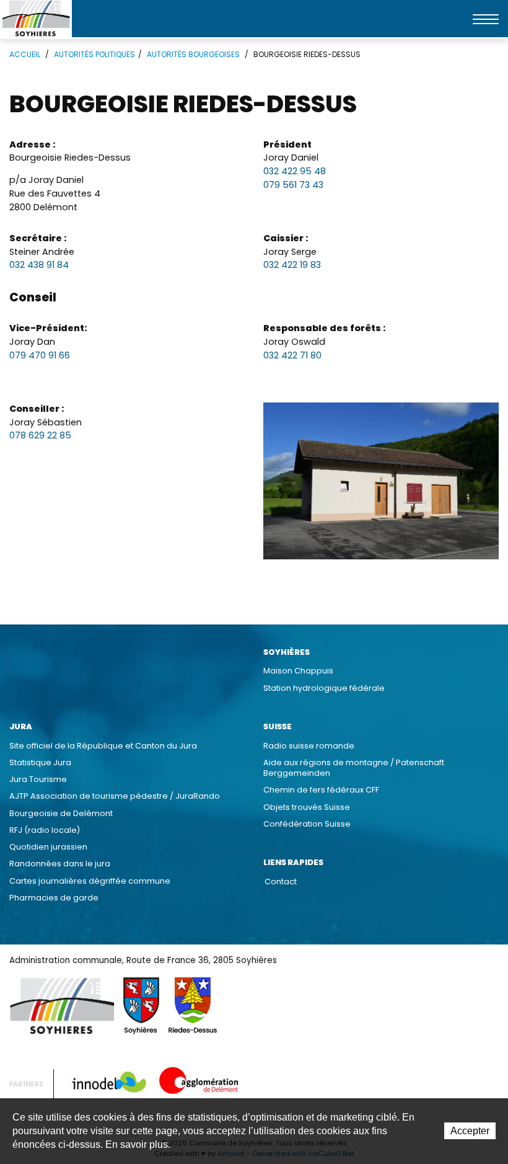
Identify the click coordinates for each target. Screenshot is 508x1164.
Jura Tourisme (38, 779)
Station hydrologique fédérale (324, 688)
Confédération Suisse (307, 824)
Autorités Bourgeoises (193, 54)
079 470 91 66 (39, 355)
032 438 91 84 (39, 265)
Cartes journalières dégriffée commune (89, 881)
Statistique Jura (40, 762)
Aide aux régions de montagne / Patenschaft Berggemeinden (353, 767)
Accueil (24, 54)
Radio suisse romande (308, 745)
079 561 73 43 (293, 185)
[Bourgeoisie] (381, 480)
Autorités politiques (94, 54)
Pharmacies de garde (54, 897)
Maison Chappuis (298, 670)
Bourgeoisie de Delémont (61, 813)
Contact (281, 881)
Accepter (469, 1131)
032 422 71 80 (292, 355)
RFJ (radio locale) (44, 830)
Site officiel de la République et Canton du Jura (103, 745)
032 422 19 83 (292, 265)
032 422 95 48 (294, 171)
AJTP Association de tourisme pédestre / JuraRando (114, 796)
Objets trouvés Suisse (306, 807)
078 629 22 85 (40, 435)
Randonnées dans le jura (59, 863)
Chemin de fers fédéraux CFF (321, 789)
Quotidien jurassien (48, 847)
